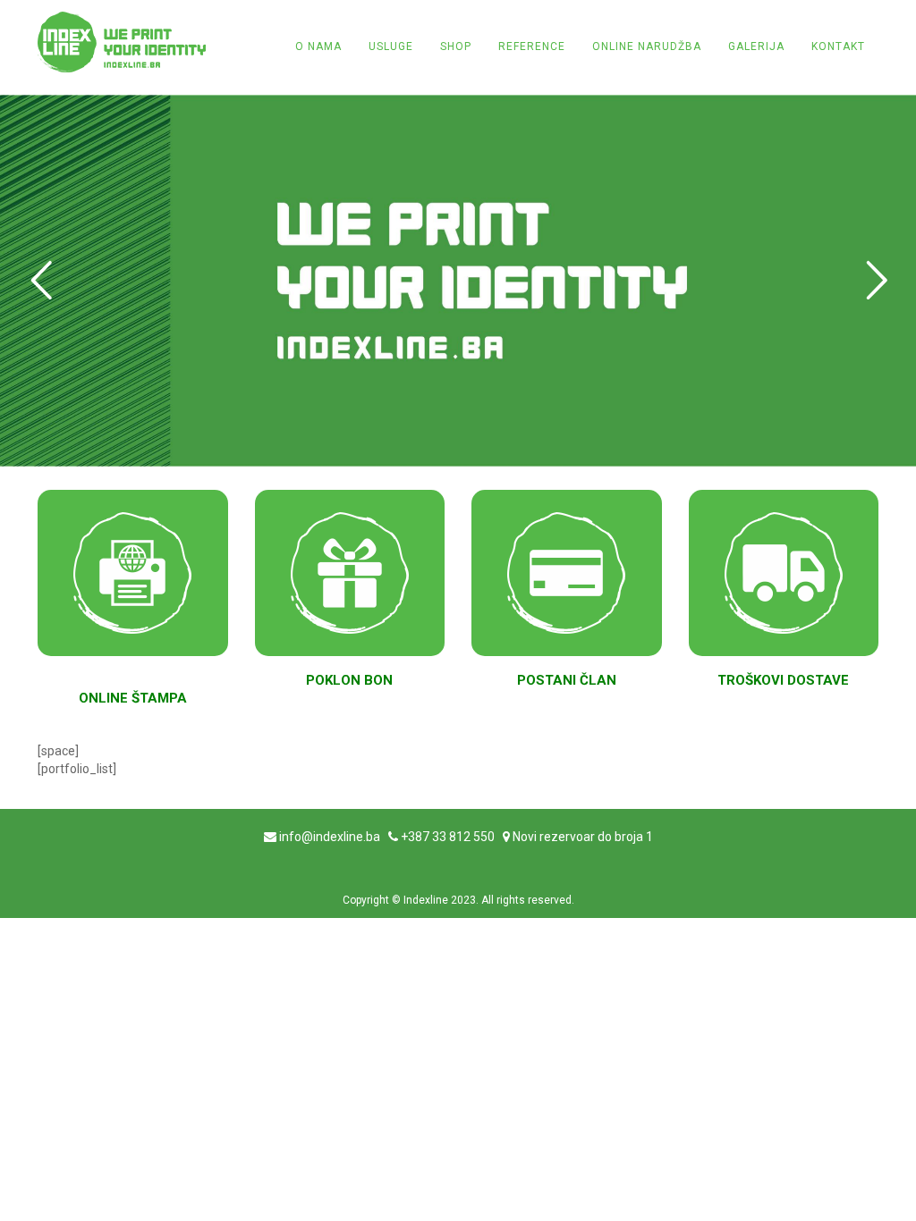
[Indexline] (122, 42)
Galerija (756, 46)
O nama (318, 46)
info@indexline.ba (329, 836)
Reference (531, 46)
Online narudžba (646, 46)
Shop (455, 46)
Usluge (391, 46)
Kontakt (838, 46)
